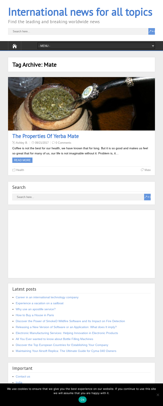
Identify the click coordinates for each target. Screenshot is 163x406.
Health (20, 170)
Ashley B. (22, 142)
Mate (148, 170)
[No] (158, 395)
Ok (82, 399)
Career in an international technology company (47, 297)
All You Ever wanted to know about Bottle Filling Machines (54, 339)
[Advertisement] (81, 244)
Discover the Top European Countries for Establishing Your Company (62, 345)
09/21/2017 (42, 142)
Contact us (23, 376)
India (19, 382)
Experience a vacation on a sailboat (39, 303)
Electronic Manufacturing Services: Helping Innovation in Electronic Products (67, 333)
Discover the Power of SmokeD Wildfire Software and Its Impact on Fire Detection (70, 321)
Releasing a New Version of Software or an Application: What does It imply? (66, 327)
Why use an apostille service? (36, 309)
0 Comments (63, 142)
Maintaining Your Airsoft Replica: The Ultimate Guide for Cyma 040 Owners (66, 351)
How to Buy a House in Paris (35, 315)
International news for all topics (80, 12)
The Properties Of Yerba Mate (45, 136)
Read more (22, 160)
